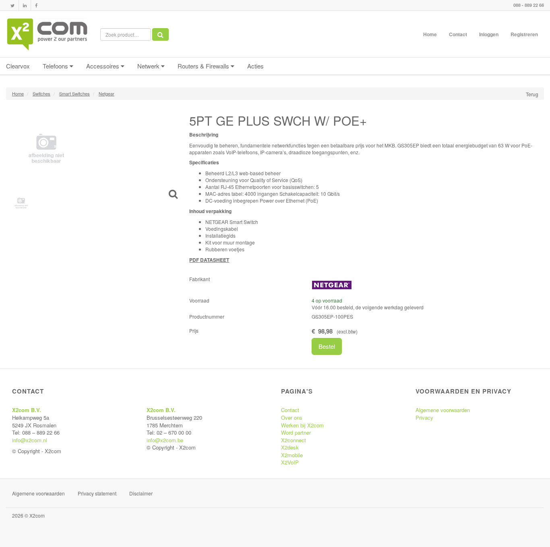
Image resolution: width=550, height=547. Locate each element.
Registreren (524, 34)
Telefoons (56, 66)
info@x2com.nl (29, 440)
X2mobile (292, 455)
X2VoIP (290, 462)
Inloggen (488, 34)
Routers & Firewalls (204, 66)
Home (430, 34)
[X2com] (47, 34)
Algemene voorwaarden (443, 410)
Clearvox (18, 66)
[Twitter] (12, 5)
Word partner (296, 432)
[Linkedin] (25, 5)
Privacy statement (97, 493)
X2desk (290, 447)
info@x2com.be (165, 440)
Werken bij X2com (302, 425)
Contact (458, 34)
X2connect (293, 440)
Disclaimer (141, 493)
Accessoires (103, 66)
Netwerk (149, 66)
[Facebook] (36, 5)
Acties (255, 66)
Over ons (291, 417)
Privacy (424, 417)
